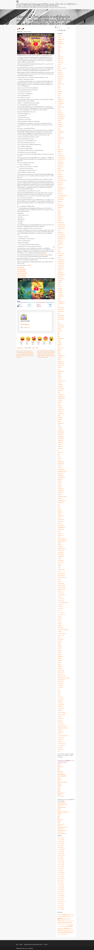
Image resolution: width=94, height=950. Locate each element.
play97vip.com (60, 365)
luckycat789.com (61, 253)
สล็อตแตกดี (60, 681)
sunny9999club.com (61, 477)
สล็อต (26, 101)
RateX (59, 392)
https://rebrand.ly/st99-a (21, 269)
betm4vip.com (60, 112)
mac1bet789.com (61, 263)
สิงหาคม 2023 (60, 907)
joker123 (59, 215)
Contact (21, 944)
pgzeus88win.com (61, 363)
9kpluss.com (60, 72)
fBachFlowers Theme (20, 948)
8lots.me (59, 64)
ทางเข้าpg (60, 604)
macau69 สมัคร (61, 267)
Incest (59, 203)
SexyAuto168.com (61, 431)
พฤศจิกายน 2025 (61, 855)
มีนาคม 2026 (60, 847)
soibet (59, 460)
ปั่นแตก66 (60, 618)
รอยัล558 (59, 631)
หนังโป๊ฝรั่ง (60, 703)
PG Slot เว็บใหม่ (61, 327)
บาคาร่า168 (60, 612)
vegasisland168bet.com (62, 539)
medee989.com (60, 273)
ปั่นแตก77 (60, 620)
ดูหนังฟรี (59, 581)
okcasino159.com (61, 307)
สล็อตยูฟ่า (60, 668)
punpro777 (59, 375)
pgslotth (59, 359)
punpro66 (59, 373)
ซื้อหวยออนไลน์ (61, 575)
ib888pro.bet (60, 201)
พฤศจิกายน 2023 (61, 901)
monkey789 (60, 280)
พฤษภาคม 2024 (61, 890)
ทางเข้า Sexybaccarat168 (63, 602)
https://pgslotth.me (60, 793)
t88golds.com (60, 479)
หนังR (59, 693)
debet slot (59, 139)
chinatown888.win (61, 132)
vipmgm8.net (60, 546)
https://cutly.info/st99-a (21, 271)
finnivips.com (60, 161)
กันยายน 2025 (60, 859)
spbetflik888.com (61, 461)
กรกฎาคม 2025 (61, 863)
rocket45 (59, 404)
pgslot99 (59, 354)
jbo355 (59, 209)
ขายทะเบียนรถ (61, 562)
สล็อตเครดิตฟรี (61, 672)
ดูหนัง (59, 579)
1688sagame (60, 41)
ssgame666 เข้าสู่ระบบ (62, 471)
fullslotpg (59, 168)
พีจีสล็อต (59, 623)
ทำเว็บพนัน (60, 606)
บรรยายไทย (60, 608)
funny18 (59, 172)
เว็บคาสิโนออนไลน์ (62, 726)
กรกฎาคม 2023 (61, 909)
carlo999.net (60, 124)
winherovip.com (60, 550)
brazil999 (59, 120)
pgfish (72, 916)
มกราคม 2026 (61, 851)
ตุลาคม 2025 (60, 857)
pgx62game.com (61, 361)
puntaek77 (59, 379)
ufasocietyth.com (61, 525)
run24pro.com (60, 411)
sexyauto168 (60, 429)
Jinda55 (59, 211)
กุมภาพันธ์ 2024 (61, 895)
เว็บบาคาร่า (59, 934)
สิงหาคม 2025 (60, 861)
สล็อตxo (59, 664)
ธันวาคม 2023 (61, 899)
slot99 (58, 768)
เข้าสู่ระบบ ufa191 (61, 712)
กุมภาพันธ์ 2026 (61, 849)
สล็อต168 (60, 641)
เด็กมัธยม (60, 720)
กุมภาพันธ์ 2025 (61, 872)
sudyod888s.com (61, 475)
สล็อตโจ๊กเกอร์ (61, 683)
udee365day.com (61, 502)
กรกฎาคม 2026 (61, 839)
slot (58, 450)
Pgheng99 (59, 342)
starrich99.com (60, 473)
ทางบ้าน (59, 596)
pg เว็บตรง (60, 330)
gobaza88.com (60, 182)
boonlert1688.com (61, 118)
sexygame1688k (61, 433)
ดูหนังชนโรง (60, 829)
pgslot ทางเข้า (60, 348)
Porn (58, 369)
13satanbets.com (61, 39)
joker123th (59, 219)
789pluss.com (60, 62)
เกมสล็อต (60, 710)
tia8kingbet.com (61, 490)
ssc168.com (60, 467)
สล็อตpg (59, 662)
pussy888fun (60, 384)
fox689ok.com (60, 165)
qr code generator (61, 388)
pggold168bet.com (61, 338)
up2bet (59, 531)
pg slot (59, 323)
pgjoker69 (59, 344)
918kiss (59, 66)
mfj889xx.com (60, 276)
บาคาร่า (59, 610)
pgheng (59, 340)
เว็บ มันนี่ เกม (60, 724)
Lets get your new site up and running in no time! (33, 944)
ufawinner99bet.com (61, 527)
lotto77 (59, 249)
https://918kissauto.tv (61, 802)
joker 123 (59, 763)
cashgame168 (60, 126)
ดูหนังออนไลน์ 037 (62, 585)
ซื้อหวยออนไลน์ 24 (62, 577)
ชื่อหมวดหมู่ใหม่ (61, 573)
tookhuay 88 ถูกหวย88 (62, 496)
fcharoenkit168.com (61, 157)
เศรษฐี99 (59, 741)
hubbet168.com (60, 197)
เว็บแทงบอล (60, 739)
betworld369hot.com (61, 116)
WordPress (31, 948)
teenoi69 (59, 483)
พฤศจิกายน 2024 (61, 878)
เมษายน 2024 (60, 891)
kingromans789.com (61, 224)
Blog (17, 944)
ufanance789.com (61, 519)
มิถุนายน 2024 (61, 888)
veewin (59, 537)
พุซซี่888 (59, 625)
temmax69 (60, 485)
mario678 (59, 271)
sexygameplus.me (61, 436)
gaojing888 (60, 174)
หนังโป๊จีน (60, 701)
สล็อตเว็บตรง (60, 674)
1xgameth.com (60, 57)
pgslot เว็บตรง (60, 819)
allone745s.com (60, 84)
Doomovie (59, 143)
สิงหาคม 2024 (60, 884)
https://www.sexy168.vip (62, 830)
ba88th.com (60, 93)
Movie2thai (60, 290)
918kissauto (60, 70)
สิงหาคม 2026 (60, 837)
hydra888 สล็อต (61, 199)
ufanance (59, 517)
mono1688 (59, 282)
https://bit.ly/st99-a (20, 267)
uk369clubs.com (61, 529)
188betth (59, 51)
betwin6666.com (61, 114)
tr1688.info (60, 498)
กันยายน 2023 (60, 905)
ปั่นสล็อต (60, 616)
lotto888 (59, 251)
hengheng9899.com (61, 188)
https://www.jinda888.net (62, 776)
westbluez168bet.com (62, 548)
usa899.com (60, 533)
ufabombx (59, 510)
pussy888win (60, 386)
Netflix (59, 300)
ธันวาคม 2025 (61, 853)
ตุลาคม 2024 (60, 880)
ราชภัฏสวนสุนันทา (62, 633)
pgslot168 (59, 350)
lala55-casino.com (61, 234)
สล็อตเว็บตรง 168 (61, 676)
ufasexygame (60, 521)
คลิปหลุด (60, 564)
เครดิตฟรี (60, 716)
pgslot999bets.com (61, 355)
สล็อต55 (59, 643)
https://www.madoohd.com (62, 804)
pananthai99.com (61, 315)
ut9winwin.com (60, 535)
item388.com (60, 207)
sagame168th (60, 417)
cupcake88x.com (61, 138)
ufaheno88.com (60, 515)
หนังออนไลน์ (60, 699)
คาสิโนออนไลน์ (61, 569)
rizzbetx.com (60, 402)
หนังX (59, 695)
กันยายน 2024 (60, 882)
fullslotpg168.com (61, 170)
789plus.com (60, 58)
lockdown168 (60, 247)
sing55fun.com (60, 440)
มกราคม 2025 (61, 874)
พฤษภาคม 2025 (61, 866)
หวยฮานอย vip (61, 708)
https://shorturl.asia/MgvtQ (22, 273)
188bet (59, 49)
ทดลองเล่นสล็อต (61, 595)
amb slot (59, 89)
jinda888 (59, 213)
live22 (59, 246)
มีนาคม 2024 (60, 893)
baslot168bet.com (61, 103)
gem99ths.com (60, 176)
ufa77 (59, 504)
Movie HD (59, 286)
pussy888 (59, 382)
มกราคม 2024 (61, 897)
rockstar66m (60, 408)
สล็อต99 (46, 255)
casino (59, 128)
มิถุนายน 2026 (61, 841)
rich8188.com (60, 400)
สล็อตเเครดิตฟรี (61, 679)
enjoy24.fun (60, 153)
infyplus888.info (61, 205)
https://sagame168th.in (61, 807)
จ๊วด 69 (59, 571)
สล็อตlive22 (60, 660)
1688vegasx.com (61, 43)
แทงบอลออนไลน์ (61, 743)
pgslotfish (59, 357)
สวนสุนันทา (60, 685)
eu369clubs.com (61, 155)
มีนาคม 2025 (60, 870)
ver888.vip (60, 542)
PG (58, 321)
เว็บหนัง (59, 733)
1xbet (59, 53)
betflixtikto (60, 111)
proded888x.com (61, 371)
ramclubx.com (60, 390)
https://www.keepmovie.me (62, 827)
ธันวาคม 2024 (61, 876)
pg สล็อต (59, 328)
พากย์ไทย (60, 622)
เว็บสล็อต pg (60, 731)
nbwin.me (59, 298)
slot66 (58, 770)
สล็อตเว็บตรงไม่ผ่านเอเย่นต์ (64, 677)
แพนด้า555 (60, 747)
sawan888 (59, 419)
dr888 (59, 147)
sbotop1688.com (61, 423)
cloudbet (59, 134)
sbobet (59, 421)
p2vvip (59, 313)
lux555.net (59, 257)
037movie (59, 35)
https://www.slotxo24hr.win (62, 782)
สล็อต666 (60, 647)
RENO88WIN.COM (61, 396)
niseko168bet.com (61, 301)
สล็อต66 (59, 645)
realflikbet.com (60, 394)
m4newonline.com (61, 259)
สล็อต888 (60, 650)
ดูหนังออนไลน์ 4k (61, 587)
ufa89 (59, 506)
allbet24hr (59, 82)
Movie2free (60, 288)
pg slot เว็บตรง (61, 325)
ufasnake (59, 523)
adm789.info (60, 78)
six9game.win (60, 446)
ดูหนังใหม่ (60, 591)
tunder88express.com (62, 500)
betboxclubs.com (61, 107)
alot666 (59, 87)
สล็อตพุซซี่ (60, 666)
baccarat (59, 95)
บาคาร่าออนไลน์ (61, 614)
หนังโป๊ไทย (60, 706)
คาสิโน (59, 568)
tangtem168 (60, 481)
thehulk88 (59, 487)
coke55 (59, 136)
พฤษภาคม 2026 (61, 843)
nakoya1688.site (61, 296)
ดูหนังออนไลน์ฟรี (61, 589)
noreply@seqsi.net (26, 327)
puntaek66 (59, 377)
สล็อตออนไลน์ (61, 670)
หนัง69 (59, 691)
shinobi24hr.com (61, 438)
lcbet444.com (60, 240)
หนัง (59, 689)
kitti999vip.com (60, 232)
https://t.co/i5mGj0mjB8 (21, 277)
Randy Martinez (25, 324)
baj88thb (59, 97)
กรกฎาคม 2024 (61, 886)
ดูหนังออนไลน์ (61, 583)
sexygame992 (60, 434)
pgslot (59, 346)
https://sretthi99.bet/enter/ (62, 195)
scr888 (59, 425)
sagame (59, 415)
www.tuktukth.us (61, 552)
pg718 (59, 332)
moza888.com (60, 294)
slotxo (59, 456)
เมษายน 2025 (60, 868)
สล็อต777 (60, 649)
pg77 (58, 334)
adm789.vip (60, 80)
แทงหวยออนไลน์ (61, 745)
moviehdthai (60, 292)
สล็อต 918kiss (60, 639)
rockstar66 (60, 406)
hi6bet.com (60, 192)
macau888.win (60, 269)
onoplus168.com (61, 311)
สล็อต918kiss (60, 656)
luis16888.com (60, 255)
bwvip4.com (60, 122)
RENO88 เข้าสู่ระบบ (67, 920)
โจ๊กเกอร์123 (60, 749)
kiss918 (59, 230)
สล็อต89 (59, 652)
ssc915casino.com (61, 469)
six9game (59, 444)
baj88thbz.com (60, 99)
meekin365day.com (61, 274)
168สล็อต (60, 47)
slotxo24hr (59, 458)
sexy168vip (60, 427)
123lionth (59, 37)
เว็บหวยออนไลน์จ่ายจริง (63, 735)
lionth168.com (60, 242)
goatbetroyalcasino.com (62, 180)
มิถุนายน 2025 (61, 864)
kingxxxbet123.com (61, 226)
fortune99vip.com (61, 163)
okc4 (58, 305)
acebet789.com (60, 74)
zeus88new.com (61, 560)
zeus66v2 (59, 558)
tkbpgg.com (60, 494)
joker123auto (60, 217)
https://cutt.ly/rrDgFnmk (21, 275)
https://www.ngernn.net (61, 833)
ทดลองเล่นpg (60, 593)
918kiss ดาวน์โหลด (62, 68)
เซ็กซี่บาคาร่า (61, 718)
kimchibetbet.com (61, 222)
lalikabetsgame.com (61, 236)
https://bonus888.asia (61, 774)
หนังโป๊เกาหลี (61, 704)
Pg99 (59, 336)
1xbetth (59, 55)
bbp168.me (60, 105)
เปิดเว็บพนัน (60, 722)
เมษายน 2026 (60, 845)
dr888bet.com (60, 149)
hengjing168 (60, 190)
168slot (59, 45)
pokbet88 (59, 367)
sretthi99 (59, 465)
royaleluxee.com (61, 409)
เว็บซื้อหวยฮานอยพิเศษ (63, 728)
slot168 (59, 454)
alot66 (59, 85)
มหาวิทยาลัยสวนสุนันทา (63, 629)
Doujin (59, 145)
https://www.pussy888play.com (63, 812)
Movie (59, 284)
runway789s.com (61, 413)
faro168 (70, 914)
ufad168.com (60, 512)
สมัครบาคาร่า (61, 635)
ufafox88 (59, 514)
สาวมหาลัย (60, 687)
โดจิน (59, 751)
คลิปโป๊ (59, 566)
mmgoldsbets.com (61, 278)
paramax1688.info (61, 319)
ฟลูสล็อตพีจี (60, 627)
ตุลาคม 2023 (60, 903)
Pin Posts (45, 944)
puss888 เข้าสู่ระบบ (62, 381)
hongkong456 (60, 193)
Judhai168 (60, 220)
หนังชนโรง (60, 697)
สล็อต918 (60, 654)
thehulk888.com (60, 488)
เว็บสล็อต (60, 730)
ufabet (59, 508)
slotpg (58, 783)
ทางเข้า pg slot (61, 600)
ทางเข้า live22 (60, 598)
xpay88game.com (61, 556)
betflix (59, 109)
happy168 (59, 186)
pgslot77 (59, 352)
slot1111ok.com (60, 452)
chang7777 (60, 130)
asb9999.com (60, 91)
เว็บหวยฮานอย (61, 737)
